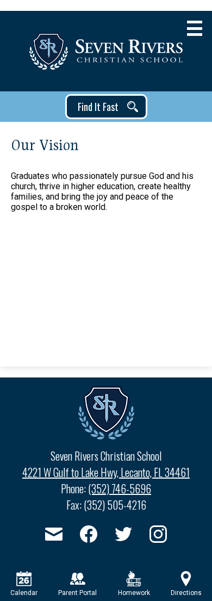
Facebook (89, 534)
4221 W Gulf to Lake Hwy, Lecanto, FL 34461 (106, 472)
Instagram (158, 534)
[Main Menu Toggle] (195, 28)
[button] (106, 106)
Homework (134, 593)
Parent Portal (77, 593)
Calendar (24, 593)
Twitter (123, 534)
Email (54, 534)
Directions (186, 593)
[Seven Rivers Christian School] (106, 51)
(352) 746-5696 (119, 488)
